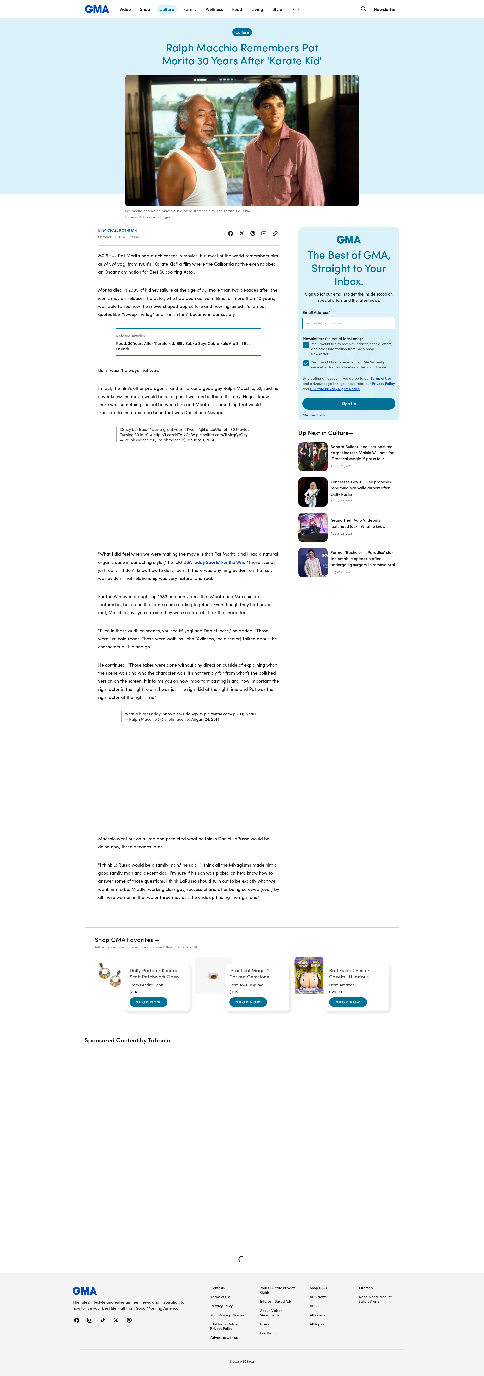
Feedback (268, 1332)
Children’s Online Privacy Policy (224, 1326)
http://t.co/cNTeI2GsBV (174, 434)
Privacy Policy (383, 383)
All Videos (317, 1314)
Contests (217, 1287)
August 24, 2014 (205, 719)
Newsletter (385, 9)
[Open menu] (296, 9)
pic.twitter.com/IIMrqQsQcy (222, 434)
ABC (313, 1305)
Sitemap (366, 1287)
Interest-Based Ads (276, 1301)
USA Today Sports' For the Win (213, 562)
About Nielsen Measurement (271, 1312)
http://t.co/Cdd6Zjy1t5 (183, 713)
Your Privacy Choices (227, 1314)
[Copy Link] (275, 233)
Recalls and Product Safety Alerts (375, 1299)
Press (264, 1323)
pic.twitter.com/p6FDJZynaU (230, 713)
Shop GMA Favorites (124, 939)
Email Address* (316, 312)
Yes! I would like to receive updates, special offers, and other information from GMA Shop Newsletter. (351, 348)
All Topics (317, 1323)
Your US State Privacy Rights (277, 1290)
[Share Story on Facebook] (231, 233)
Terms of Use (381, 378)
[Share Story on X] (242, 233)
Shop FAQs (318, 1287)
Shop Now (148, 1001)
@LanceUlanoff (214, 429)
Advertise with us (224, 1337)
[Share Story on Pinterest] (253, 233)
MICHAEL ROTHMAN (120, 230)
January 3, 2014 (200, 439)
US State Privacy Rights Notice (335, 388)
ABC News (318, 1296)
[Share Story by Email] (264, 233)
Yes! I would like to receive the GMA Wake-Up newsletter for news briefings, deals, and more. (349, 364)
